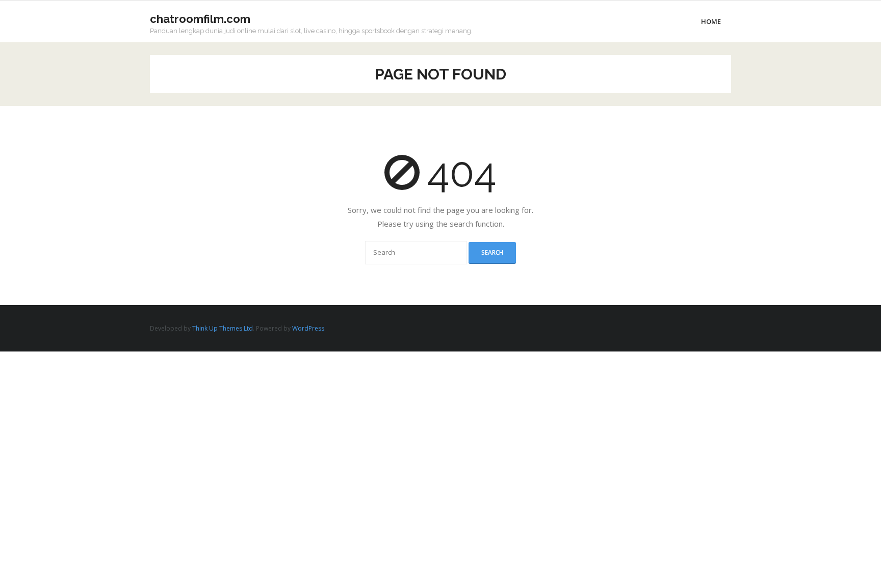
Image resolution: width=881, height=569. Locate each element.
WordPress (308, 328)
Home (711, 21)
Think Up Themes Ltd (222, 328)
